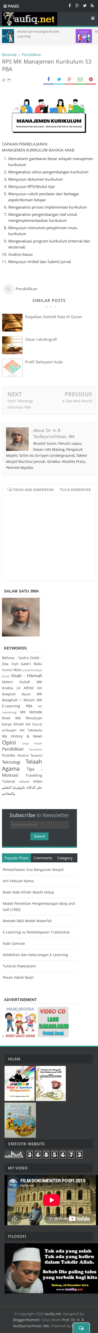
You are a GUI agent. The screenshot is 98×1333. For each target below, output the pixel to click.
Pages (13, 6)
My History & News (22, 736)
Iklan (18, 669)
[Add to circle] (77, 5)
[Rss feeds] (92, 5)
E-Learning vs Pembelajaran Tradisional (36, 932)
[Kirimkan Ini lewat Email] (80, 79)
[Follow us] (84, 5)
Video (37, 781)
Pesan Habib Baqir (18, 977)
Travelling (34, 775)
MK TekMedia (31, 730)
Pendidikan (27, 288)
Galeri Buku (31, 663)
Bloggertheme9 (26, 1319)
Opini (9, 742)
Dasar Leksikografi (41, 339)
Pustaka (8, 755)
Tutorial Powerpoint (19, 966)
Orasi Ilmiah (32, 743)
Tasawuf (36, 755)
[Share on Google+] (69, 79)
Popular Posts (16, 857)
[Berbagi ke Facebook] (48, 79)
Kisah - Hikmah (26, 675)
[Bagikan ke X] (59, 79)
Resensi (23, 755)
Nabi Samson (14, 943)
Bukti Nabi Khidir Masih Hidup (28, 892)
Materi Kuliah (16, 681)
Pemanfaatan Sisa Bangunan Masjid (33, 869)
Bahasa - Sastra (15, 657)
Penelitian (35, 749)
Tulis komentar (75, 489)
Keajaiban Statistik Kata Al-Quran (53, 316)
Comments (42, 857)
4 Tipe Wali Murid (77, 401)
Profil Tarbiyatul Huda (44, 361)
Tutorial (8, 781)
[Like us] (69, 5)
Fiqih (15, 664)
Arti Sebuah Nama (18, 880)
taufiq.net (53, 1313)
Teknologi (11, 762)
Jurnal (26, 670)
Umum (24, 781)
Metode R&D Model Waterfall (27, 920)
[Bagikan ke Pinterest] (90, 79)
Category (65, 857)
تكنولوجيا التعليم (13, 787)
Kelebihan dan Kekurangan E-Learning (35, 954)
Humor (7, 670)
